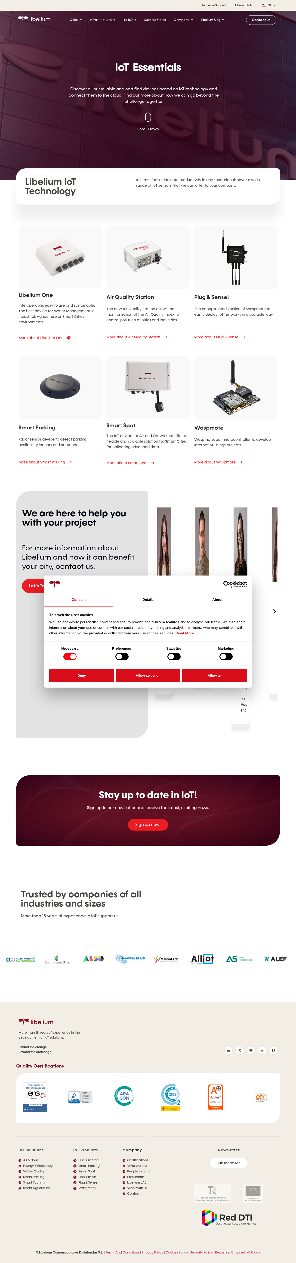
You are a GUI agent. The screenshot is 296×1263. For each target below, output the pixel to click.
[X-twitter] (239, 1050)
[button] (275, 611)
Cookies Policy (177, 1252)
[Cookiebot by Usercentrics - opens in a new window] (227, 584)
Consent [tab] (79, 600)
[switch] (122, 656)
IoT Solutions (31, 1150)
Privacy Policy (152, 1252)
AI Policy (253, 1252)
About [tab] (217, 600)
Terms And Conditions (122, 1252)
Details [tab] (148, 600)
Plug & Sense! (211, 297)
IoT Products (85, 1150)
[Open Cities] (81, 20)
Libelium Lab (243, 5)
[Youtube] (251, 1050)
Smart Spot (120, 425)
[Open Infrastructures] (114, 20)
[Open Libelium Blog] (223, 20)
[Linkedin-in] (228, 1050)
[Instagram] (262, 1050)
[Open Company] (192, 20)
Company (132, 1150)
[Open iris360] (135, 20)
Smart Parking (37, 427)
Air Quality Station (130, 297)
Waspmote (209, 427)
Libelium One (35, 295)
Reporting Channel (230, 1252)
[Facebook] (273, 1050)
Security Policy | (202, 1252)
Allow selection (148, 675)
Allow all (215, 675)
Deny (81, 675)
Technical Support (214, 5)
